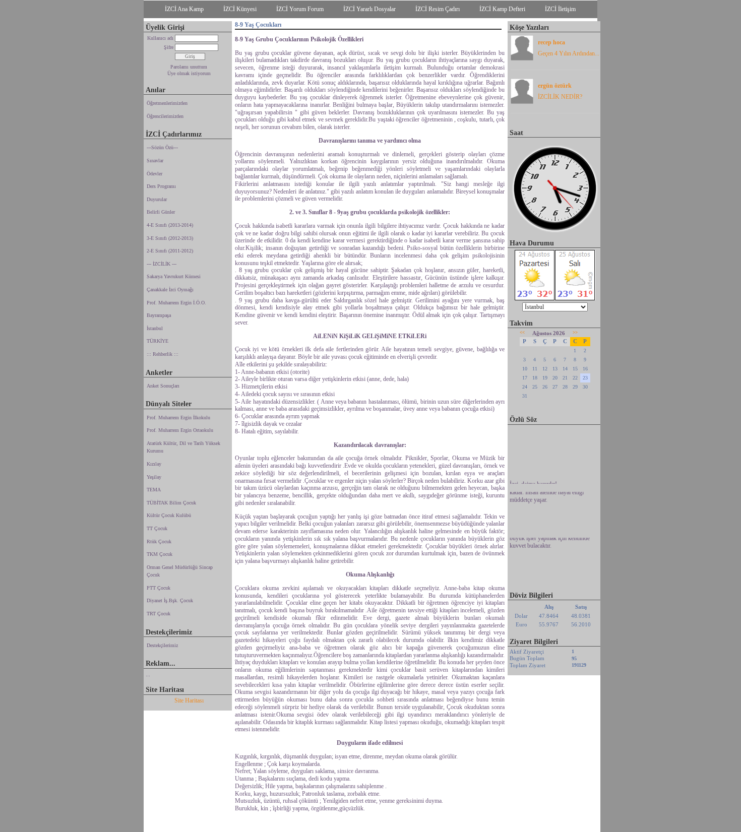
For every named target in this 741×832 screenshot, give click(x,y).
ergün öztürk (555, 85)
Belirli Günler (161, 212)
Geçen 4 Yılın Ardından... (568, 53)
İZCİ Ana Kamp (184, 9)
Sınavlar (155, 160)
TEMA (154, 489)
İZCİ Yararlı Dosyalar (369, 9)
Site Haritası (189, 700)
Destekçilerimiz (162, 645)
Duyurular (157, 199)
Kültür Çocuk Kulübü (169, 515)
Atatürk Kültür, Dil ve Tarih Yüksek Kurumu (183, 447)
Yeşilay (154, 477)
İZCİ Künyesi (240, 9)
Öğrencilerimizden (165, 116)
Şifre (168, 47)
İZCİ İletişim (560, 9)
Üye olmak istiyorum (189, 73)
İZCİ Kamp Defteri (502, 9)
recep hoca (551, 42)
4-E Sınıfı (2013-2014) (170, 225)
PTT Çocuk (158, 588)
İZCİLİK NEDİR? (560, 96)
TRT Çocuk (158, 613)
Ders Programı (161, 186)
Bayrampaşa (159, 315)
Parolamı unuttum (188, 67)
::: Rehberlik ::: (162, 354)
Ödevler (154, 173)
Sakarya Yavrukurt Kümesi (174, 276)
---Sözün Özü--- (162, 147)
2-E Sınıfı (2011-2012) (170, 250)
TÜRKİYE (157, 341)
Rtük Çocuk (159, 541)
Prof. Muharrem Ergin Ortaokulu (180, 430)
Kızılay (154, 464)
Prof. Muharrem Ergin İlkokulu (178, 417)
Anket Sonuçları (163, 386)
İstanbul (155, 328)
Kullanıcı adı (160, 38)
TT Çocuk (157, 528)
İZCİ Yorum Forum (300, 9)
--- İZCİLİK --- (161, 264)
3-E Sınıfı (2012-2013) (170, 238)
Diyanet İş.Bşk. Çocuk (170, 600)
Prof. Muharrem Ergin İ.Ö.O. (176, 302)
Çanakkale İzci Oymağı (170, 289)
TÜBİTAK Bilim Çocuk (171, 502)
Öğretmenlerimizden (167, 103)
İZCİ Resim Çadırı (437, 9)
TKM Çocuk (159, 554)
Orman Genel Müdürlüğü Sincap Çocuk (180, 571)
